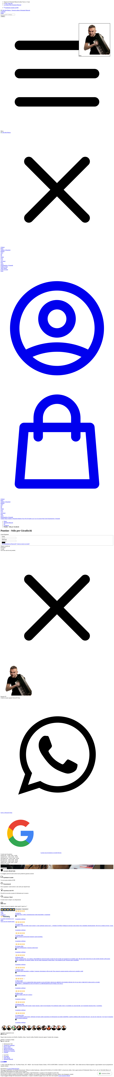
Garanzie (6, 1052)
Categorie (3, 11)
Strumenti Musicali (8, 1059)
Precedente (18, 909)
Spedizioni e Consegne (9, 1051)
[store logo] (15, 10)
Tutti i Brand (7, 1057)
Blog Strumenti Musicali (15, 5)
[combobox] (8, 14)
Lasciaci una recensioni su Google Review (51, 852)
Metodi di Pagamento (9, 1049)
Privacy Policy (7, 1046)
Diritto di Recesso (8, 1048)
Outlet (2, 13)
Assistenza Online (105, 1073)
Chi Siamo (6, 5)
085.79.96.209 (8, 3)
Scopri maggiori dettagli (64, 1075)
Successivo (25, 909)
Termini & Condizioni (9, 1045)
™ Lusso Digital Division (13, 1068)
